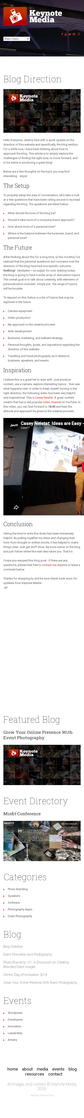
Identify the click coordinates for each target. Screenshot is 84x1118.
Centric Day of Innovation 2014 (25, 975)
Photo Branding (18, 889)
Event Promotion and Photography (27, 954)
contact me (49, 565)
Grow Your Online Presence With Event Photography (38, 734)
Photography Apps (20, 909)
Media (42, 1069)
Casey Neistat (44, 397)
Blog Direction (13, 947)
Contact (55, 1074)
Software (14, 902)
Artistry (12, 1040)
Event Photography (20, 916)
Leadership (15, 1033)
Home (12, 1069)
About (27, 1069)
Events (58, 1069)
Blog (73, 1069)
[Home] (33, 9)
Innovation (14, 1026)
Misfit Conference (22, 813)
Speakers (14, 896)
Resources (34, 1074)
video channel (52, 402)
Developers (15, 1019)
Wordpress (15, 1013)
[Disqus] (42, 650)
